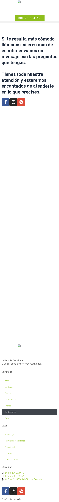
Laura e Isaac (11, 399)
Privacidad (10, 447)
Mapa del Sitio (11, 459)
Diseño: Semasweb (11, 499)
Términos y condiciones (15, 441)
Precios (8, 406)
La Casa (9, 387)
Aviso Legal (10, 434)
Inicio (7, 381)
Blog (7, 418)
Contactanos (10, 412)
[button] (29, 22)
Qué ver (8, 393)
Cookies (8, 453)
